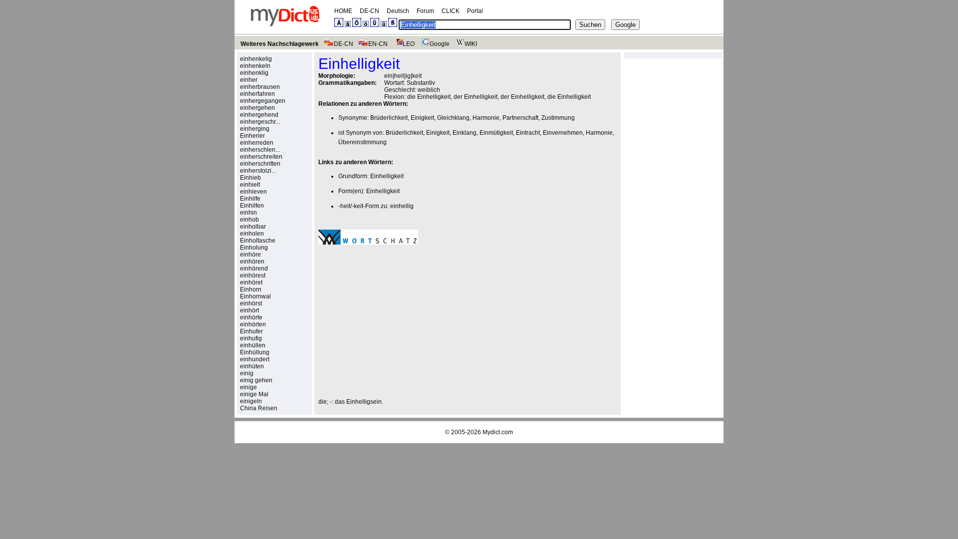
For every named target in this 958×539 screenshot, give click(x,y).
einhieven (253, 191)
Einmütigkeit (496, 132)
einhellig (402, 206)
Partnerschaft (520, 117)
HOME (343, 10)
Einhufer (251, 331)
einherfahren (257, 93)
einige (248, 387)
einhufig (251, 338)
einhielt (250, 184)
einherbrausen (260, 86)
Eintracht (528, 132)
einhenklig (254, 72)
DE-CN (369, 10)
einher (248, 79)
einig (246, 373)
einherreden (256, 142)
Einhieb (250, 177)
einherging (254, 128)
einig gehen (256, 380)
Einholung (254, 247)
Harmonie (486, 117)
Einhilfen (252, 205)
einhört (249, 310)
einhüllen (252, 345)
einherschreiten (261, 156)
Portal (475, 10)
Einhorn (250, 289)
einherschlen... (260, 149)
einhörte (251, 317)
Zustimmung (558, 117)
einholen (252, 233)
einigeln (251, 401)
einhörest (252, 275)
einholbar (253, 226)
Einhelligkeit (387, 176)
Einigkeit (422, 117)
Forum (425, 10)
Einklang (465, 132)
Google (440, 43)
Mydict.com (497, 432)
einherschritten (260, 163)
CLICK (451, 10)
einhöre (250, 254)
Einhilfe (250, 198)
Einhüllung (254, 352)
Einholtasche (257, 240)
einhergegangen (262, 100)
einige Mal (254, 394)
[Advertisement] (402, 321)
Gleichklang (453, 117)
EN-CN (378, 43)
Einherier (252, 135)
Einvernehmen (563, 132)
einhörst (251, 303)
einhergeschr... (260, 121)
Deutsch (398, 10)
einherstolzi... (258, 170)
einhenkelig (256, 58)
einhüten (252, 366)
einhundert (254, 359)
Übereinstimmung (362, 142)
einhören (252, 261)
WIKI (471, 43)
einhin (248, 212)
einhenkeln (255, 65)
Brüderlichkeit (389, 117)
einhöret (251, 282)
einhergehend (259, 114)
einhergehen (257, 107)
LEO (409, 43)
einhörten (253, 324)
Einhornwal (255, 296)
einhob (249, 219)
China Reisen (258, 408)
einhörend (254, 268)
